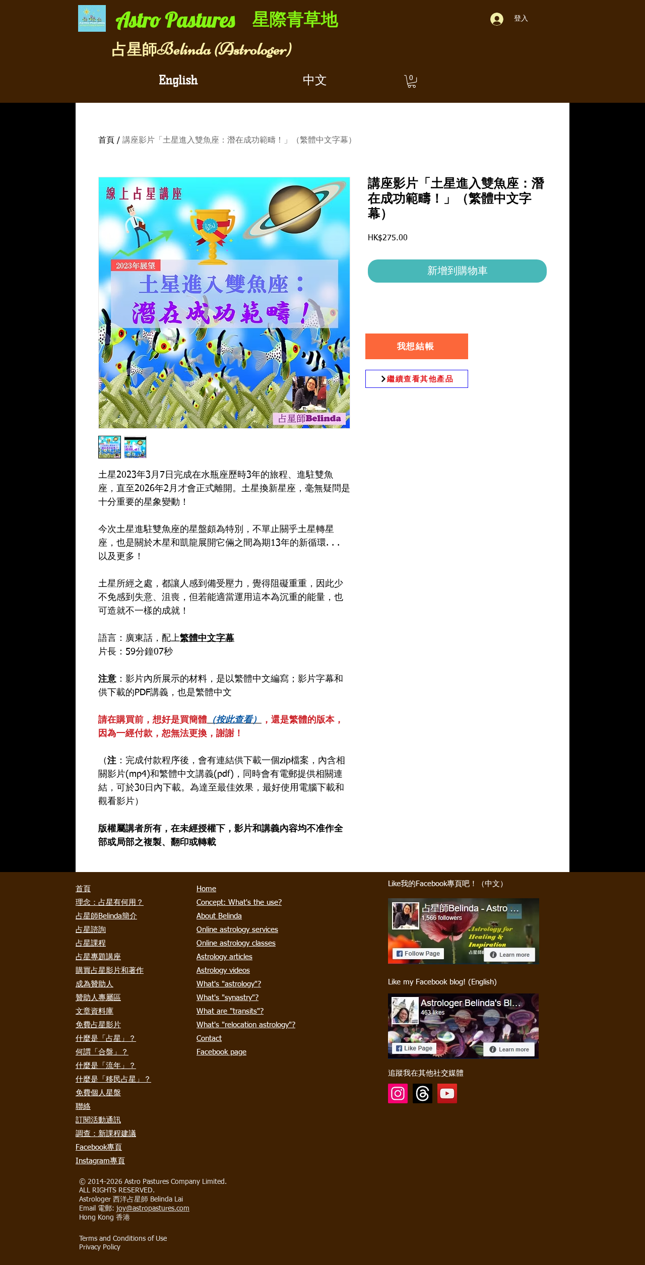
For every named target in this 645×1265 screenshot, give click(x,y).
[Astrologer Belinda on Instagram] (398, 1093)
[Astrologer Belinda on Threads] (422, 1093)
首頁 (106, 141)
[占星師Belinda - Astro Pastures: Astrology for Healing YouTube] (447, 1093)
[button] (411, 81)
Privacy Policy (99, 1247)
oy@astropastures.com (153, 1208)
